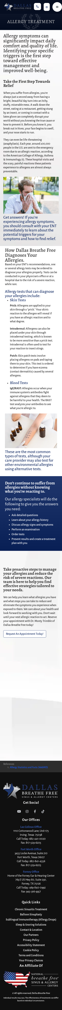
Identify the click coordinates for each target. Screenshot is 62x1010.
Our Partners (31, 934)
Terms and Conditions (31, 955)
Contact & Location (31, 929)
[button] (37, 6)
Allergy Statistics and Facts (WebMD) (29, 767)
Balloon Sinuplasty (31, 914)
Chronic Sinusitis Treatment (31, 909)
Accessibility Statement (31, 945)
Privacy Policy (31, 940)
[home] (17, 7)
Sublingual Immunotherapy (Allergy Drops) (31, 919)
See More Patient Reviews (31, 739)
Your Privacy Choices (31, 960)
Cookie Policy (31, 950)
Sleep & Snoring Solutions (31, 924)
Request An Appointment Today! (24, 633)
